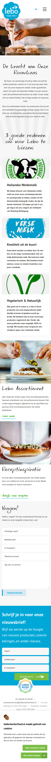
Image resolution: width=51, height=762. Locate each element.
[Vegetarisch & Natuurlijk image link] (25, 284)
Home (8, 52)
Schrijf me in (26, 676)
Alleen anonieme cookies (35, 748)
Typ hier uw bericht (12, 564)
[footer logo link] (25, 686)
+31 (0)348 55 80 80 (24, 699)
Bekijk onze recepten (15, 496)
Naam (7, 651)
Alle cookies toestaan (31, 755)
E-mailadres (9, 548)
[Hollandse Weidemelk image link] (25, 169)
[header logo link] (11, 11)
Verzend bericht (14, 592)
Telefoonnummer (11, 556)
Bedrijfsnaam (10, 539)
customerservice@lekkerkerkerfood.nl (20, 702)
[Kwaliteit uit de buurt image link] (25, 228)
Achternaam (9, 659)
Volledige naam (11, 531)
